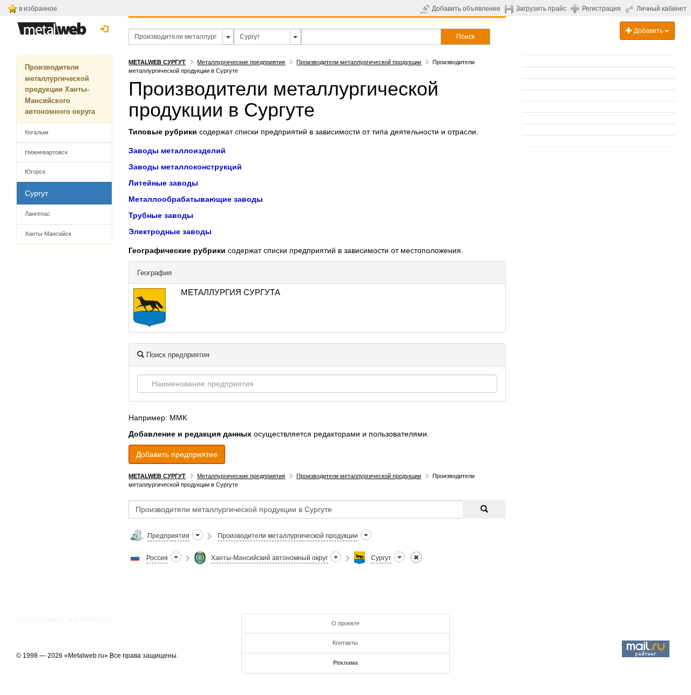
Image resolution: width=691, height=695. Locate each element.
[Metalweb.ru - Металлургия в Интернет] (51, 25)
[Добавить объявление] (426, 8)
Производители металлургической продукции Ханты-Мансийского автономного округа (60, 89)
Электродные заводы (170, 231)
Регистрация (601, 8)
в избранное (38, 8)
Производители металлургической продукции (358, 62)
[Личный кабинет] (630, 8)
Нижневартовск (46, 152)
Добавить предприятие (177, 454)
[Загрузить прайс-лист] (510, 8)
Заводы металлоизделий (177, 150)
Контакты (345, 642)
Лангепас (37, 213)
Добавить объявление (466, 8)
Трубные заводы (160, 215)
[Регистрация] (576, 8)
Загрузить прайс (541, 8)
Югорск (35, 171)
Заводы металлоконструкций (185, 166)
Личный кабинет (661, 8)
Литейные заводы (163, 183)
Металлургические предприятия (241, 62)
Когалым (37, 132)
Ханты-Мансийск (48, 233)
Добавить (648, 31)
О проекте (345, 623)
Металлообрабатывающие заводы (195, 199)
